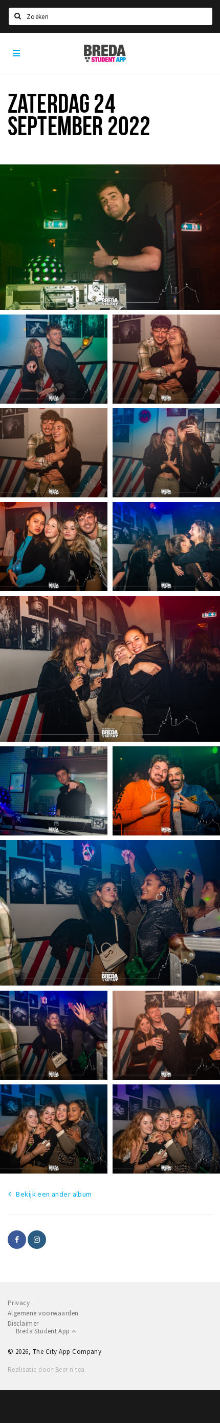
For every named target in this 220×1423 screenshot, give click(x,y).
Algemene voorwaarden (43, 1313)
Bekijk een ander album (54, 1194)
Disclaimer (23, 1323)
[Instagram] (37, 1239)
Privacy (19, 1303)
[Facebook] (17, 1239)
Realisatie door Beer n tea (46, 1369)
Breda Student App (44, 1331)
